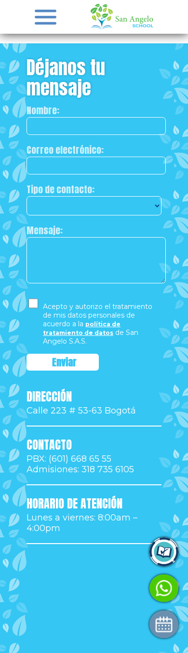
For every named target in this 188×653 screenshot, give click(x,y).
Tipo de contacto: (60, 189)
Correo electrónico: (65, 150)
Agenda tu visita (57, 624)
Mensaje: (45, 230)
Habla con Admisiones (69, 588)
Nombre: (43, 110)
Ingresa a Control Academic (81, 552)
